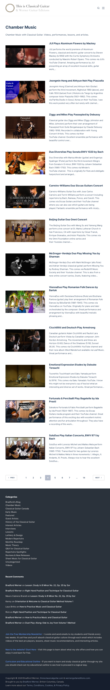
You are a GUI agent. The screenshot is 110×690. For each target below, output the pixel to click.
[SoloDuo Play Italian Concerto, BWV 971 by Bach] (25, 448)
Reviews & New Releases (18, 555)
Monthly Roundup (14, 542)
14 (84, 478)
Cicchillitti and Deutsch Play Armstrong (72, 327)
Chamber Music (13, 505)
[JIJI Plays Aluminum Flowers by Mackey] (25, 56)
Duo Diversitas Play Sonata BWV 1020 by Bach (76, 151)
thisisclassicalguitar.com (51, 678)
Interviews (11, 528)
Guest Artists (12, 518)
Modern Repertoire (15, 538)
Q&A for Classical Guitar (17, 548)
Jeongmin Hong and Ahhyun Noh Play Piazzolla (76, 80)
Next (97, 478)
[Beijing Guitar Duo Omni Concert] (25, 231)
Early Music (11, 512)
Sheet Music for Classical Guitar (21, 558)
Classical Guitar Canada (17, 508)
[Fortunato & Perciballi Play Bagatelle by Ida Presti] (25, 411)
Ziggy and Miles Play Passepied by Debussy (74, 114)
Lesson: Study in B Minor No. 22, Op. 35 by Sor (47, 585)
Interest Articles (13, 525)
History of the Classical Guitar (20, 522)
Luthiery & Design (14, 535)
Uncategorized (13, 562)
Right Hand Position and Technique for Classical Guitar (52, 590)
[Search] (98, 8)
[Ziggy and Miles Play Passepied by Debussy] (25, 127)
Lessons (9, 532)
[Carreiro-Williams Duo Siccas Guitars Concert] (25, 197)
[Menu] (103, 8)
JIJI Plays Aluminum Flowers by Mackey (72, 43)
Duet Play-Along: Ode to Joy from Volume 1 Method (50, 623)
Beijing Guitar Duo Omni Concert (68, 219)
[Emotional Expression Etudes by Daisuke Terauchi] (25, 376)
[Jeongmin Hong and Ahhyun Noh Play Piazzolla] (25, 92)
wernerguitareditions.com (77, 678)
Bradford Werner (14, 585)
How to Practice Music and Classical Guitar (41, 606)
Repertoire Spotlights (16, 552)
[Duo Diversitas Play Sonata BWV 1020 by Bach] (25, 163)
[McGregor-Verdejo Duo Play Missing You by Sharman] (25, 264)
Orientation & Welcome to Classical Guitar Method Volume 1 (44, 601)
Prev (12, 478)
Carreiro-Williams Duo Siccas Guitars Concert (76, 185)
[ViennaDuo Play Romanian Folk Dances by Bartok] (25, 302)
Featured (10, 515)
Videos (9, 565)
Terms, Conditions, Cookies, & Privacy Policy (48, 685)
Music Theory (12, 545)
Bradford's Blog (13, 502)
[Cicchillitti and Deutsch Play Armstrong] (25, 340)
